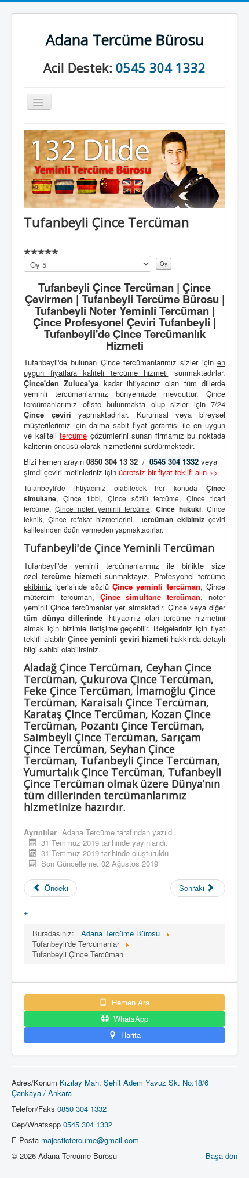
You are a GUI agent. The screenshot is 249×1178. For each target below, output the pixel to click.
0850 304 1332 (82, 1108)
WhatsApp (129, 1019)
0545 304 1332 (161, 67)
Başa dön (221, 1155)
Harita (130, 1035)
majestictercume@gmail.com (90, 1139)
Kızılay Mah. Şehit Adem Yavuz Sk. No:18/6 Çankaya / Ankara (110, 1087)
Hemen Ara (129, 1002)
